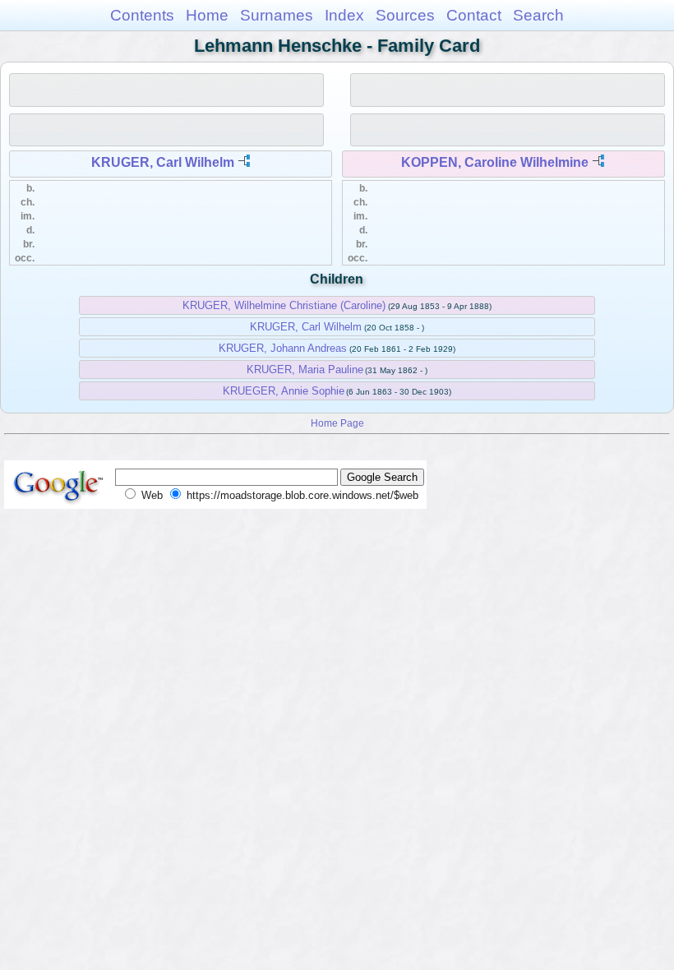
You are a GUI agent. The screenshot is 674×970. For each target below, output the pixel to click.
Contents (142, 15)
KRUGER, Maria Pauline (305, 369)
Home (207, 15)
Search (538, 15)
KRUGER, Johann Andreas (283, 348)
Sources (405, 15)
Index (344, 15)
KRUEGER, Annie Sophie (283, 391)
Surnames (276, 15)
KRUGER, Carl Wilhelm (162, 162)
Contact (473, 15)
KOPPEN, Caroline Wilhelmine (495, 162)
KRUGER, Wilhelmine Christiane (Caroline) (283, 305)
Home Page (337, 423)
